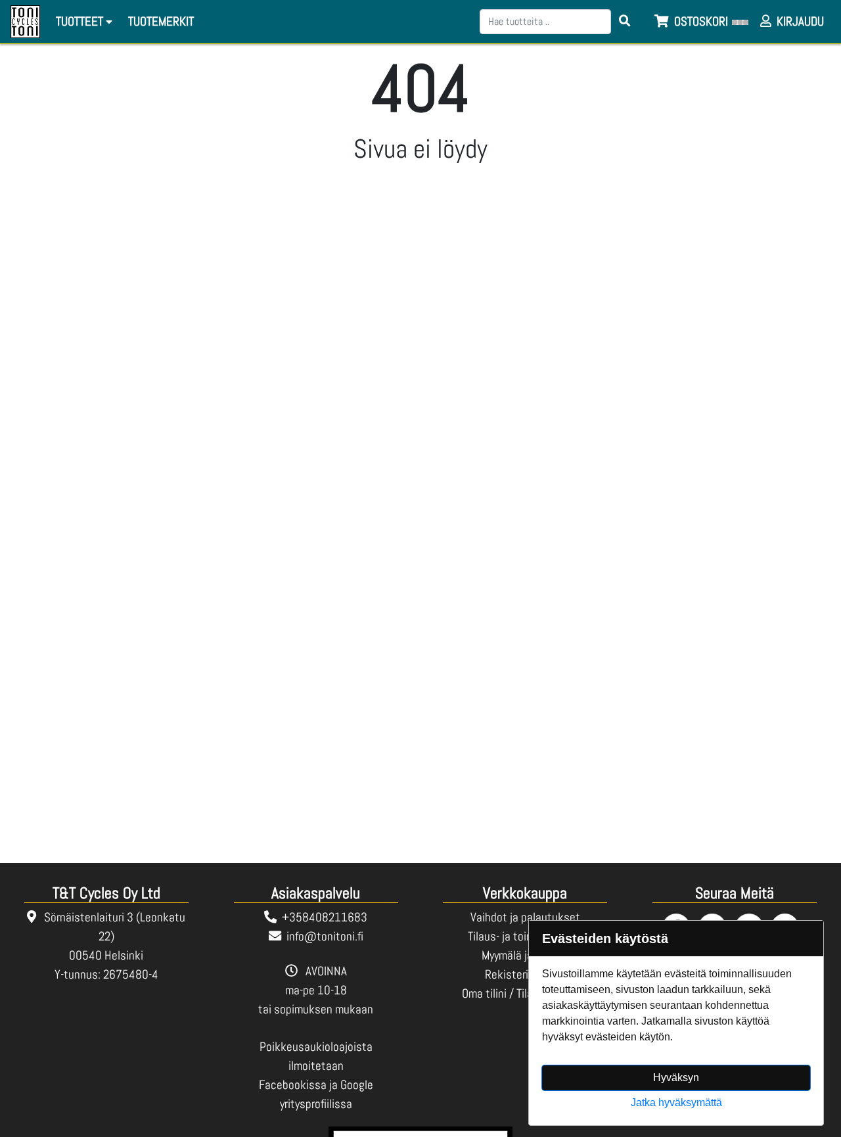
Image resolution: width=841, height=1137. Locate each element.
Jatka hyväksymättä (676, 1102)
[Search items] (624, 21)
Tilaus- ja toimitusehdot (525, 936)
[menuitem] (161, 22)
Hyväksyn (676, 1077)
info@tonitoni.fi (324, 936)
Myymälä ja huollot (525, 955)
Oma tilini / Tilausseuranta (525, 993)
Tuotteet (81, 21)
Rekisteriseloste (525, 974)
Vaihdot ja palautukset (525, 917)
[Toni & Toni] (25, 21)
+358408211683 (324, 917)
